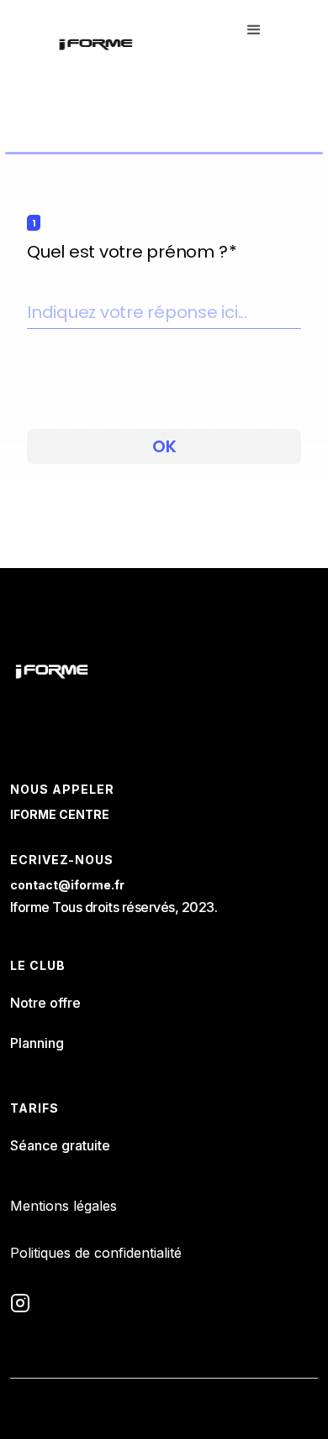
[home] (96, 43)
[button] (254, 43)
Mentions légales (63, 1205)
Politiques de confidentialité (96, 1252)
